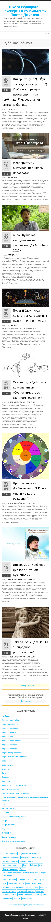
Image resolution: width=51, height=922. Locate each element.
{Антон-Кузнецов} (10, 854)
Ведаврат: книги (8, 736)
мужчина (43, 887)
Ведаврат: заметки (9, 732)
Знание (22, 869)
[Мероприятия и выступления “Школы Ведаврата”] (25, 146)
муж (36, 887)
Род (29, 879)
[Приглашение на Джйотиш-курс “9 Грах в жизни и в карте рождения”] (25, 456)
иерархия (6, 887)
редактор (12, 177)
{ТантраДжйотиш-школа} (31, 857)
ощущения (22, 891)
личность (29, 887)
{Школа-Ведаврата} (10, 861)
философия (7, 899)
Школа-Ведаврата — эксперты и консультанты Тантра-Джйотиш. (26, 11)
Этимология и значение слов (13, 841)
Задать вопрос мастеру (25, 685)
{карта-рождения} (9, 865)
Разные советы (8, 808)
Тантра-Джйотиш (8, 825)
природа (31, 891)
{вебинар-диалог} (27, 861)
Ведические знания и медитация (14, 757)
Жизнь (5, 869)
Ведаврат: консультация (11, 740)
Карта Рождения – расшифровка (14, 785)
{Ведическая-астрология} (28, 854)
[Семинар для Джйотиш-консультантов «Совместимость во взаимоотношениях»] (25, 365)
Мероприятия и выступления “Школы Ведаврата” (28, 168)
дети (28, 883)
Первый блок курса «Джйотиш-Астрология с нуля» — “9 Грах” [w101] (30, 315)
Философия (6, 833)
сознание (29, 895)
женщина (41, 883)
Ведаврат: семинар (9, 749)
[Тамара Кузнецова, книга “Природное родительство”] (25, 622)
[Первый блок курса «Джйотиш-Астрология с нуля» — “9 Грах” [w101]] (25, 297)
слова (20, 895)
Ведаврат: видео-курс (10, 728)
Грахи (25, 865)
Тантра (4, 821)
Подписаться (26, 701)
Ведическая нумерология (12, 753)
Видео (4, 761)
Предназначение (9, 879)
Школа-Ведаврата (9, 837)
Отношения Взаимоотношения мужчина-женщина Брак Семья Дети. (24, 874)
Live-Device (6, 716)
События (5, 812)
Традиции (5, 829)
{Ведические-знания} (11, 857)
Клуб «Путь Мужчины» (10, 789)
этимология (27, 899)
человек (17, 899)
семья (14, 895)
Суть (4, 883)
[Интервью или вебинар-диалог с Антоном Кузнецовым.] (25, 544)
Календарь (6, 781)
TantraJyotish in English (10, 720)
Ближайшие (25, 905)
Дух (40, 865)
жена (34, 883)
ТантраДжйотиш (14, 883)
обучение (6, 891)
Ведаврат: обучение (9, 745)
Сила (35, 879)
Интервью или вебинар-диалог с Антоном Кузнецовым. (29, 570)
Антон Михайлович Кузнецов (22, 402)
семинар (6, 895)
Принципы (22, 879)
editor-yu (12, 109)
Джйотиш (5, 769)
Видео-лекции (7, 765)
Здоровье (5, 777)
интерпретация (18, 887)
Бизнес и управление (10, 724)
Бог (19, 865)
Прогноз (5, 804)
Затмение (5, 773)
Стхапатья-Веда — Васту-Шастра (14, 817)
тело (44, 895)
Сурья (41, 879)
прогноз (39, 891)
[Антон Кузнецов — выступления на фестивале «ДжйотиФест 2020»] (25, 218)
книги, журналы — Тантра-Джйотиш (15, 793)
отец (13, 891)
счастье (38, 895)
